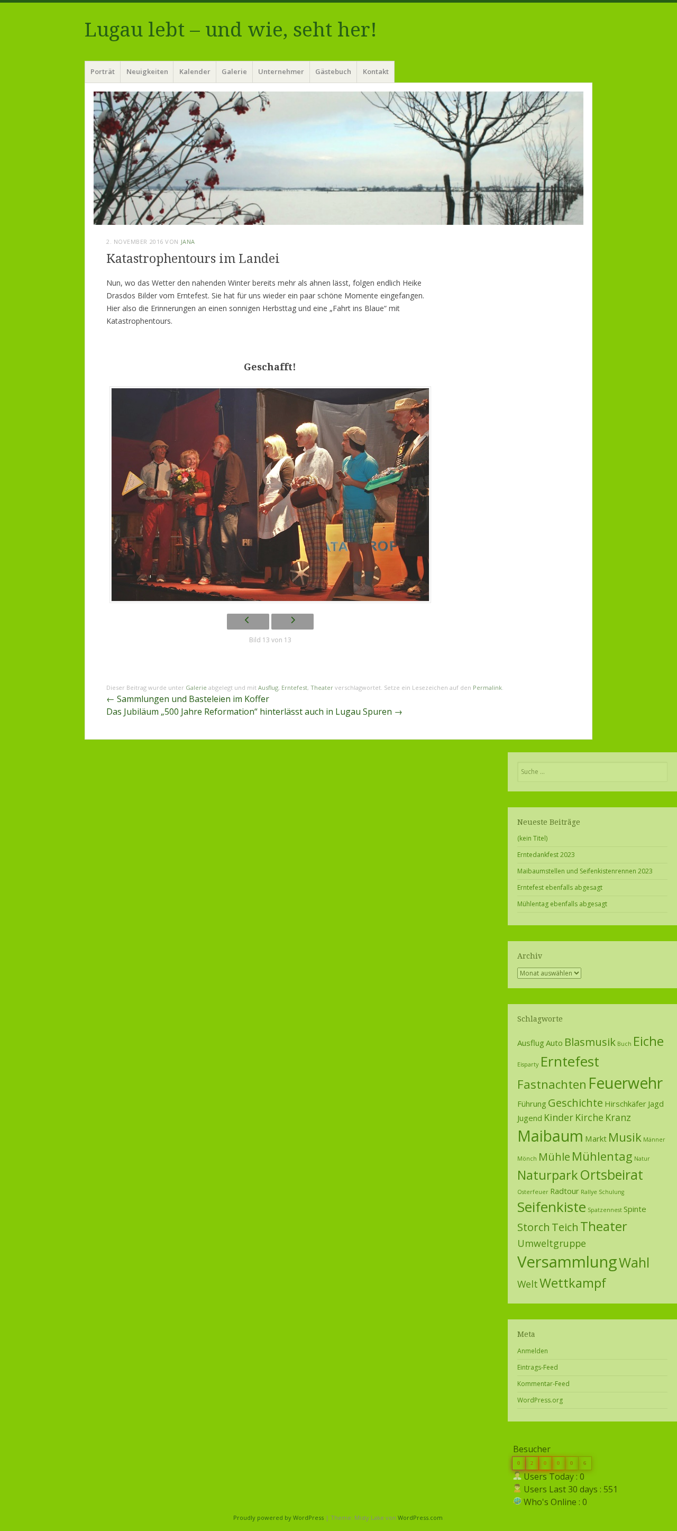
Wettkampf (572, 1282)
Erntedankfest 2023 (546, 854)
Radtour (564, 1191)
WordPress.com (420, 1517)
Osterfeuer (532, 1192)
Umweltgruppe (551, 1243)
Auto (554, 1042)
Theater (321, 687)
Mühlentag (602, 1156)
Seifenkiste (551, 1206)
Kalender (195, 71)
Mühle (554, 1156)
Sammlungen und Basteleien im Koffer (187, 699)
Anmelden (532, 1350)
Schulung (611, 1192)
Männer (654, 1139)
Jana (188, 241)
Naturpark (547, 1175)
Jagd (656, 1103)
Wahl (634, 1262)
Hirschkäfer (625, 1103)
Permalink (487, 687)
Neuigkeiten (147, 71)
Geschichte (575, 1102)
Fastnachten (552, 1084)
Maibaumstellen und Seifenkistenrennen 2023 (585, 871)
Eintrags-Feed (537, 1367)
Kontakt (376, 71)
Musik (625, 1137)
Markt (596, 1138)
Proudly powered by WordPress (278, 1517)
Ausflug (268, 687)
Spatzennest (605, 1210)
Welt (527, 1284)
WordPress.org (540, 1400)
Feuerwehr (625, 1083)
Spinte (635, 1209)
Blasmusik (590, 1041)
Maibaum (550, 1136)
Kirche (589, 1117)
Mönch (527, 1158)
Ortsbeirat (611, 1174)
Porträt (102, 71)
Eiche (648, 1041)
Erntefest (294, 687)
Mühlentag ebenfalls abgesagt (562, 903)
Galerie (234, 71)
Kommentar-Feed (543, 1383)
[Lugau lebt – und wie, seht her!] (338, 158)
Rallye (589, 1192)
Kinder (558, 1117)
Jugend (529, 1118)
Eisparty (527, 1064)
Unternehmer (281, 71)
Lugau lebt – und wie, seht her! (231, 30)
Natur (642, 1158)
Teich (565, 1226)
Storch (533, 1226)
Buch (624, 1043)
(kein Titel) (532, 838)
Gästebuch (333, 71)
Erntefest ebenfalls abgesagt (559, 887)
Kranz (618, 1117)
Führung (531, 1103)
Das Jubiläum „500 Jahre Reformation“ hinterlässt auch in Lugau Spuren (254, 711)
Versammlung (567, 1261)
